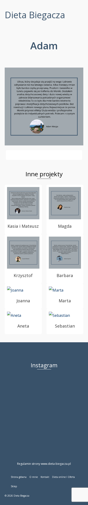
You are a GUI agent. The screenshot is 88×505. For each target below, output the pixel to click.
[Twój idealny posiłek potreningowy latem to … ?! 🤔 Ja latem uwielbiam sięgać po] (21, 412)
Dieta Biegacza (35, 15)
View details (23, 203)
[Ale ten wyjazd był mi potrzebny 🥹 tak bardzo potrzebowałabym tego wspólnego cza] (21, 387)
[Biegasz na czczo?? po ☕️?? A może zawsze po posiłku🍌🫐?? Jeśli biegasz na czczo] (46, 412)
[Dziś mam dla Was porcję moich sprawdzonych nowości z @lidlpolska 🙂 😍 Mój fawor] (71, 387)
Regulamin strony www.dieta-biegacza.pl (44, 464)
